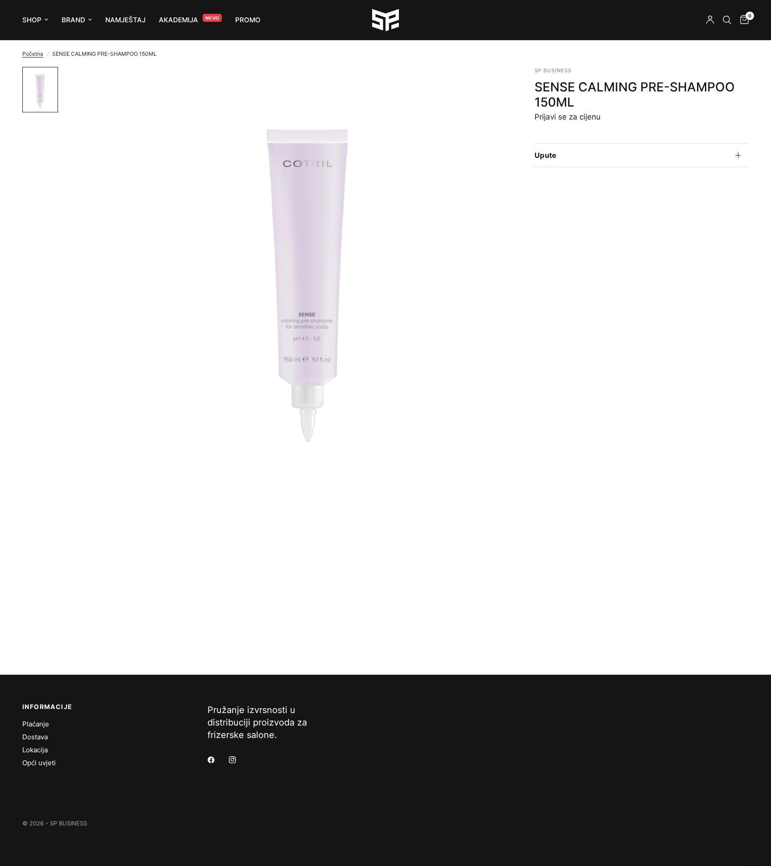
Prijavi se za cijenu (568, 116)
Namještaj (125, 20)
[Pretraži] (727, 20)
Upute (546, 155)
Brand (73, 20)
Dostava (35, 737)
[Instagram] (239, 760)
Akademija (178, 20)
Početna (32, 53)
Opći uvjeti (39, 763)
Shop (31, 20)
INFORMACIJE (47, 707)
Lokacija (35, 750)
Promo (248, 20)
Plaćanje (35, 724)
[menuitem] (38, 20)
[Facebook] (217, 760)
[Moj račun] (710, 20)
